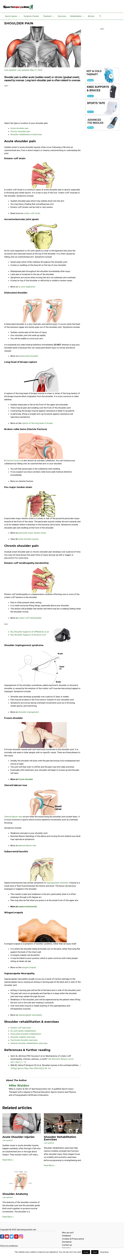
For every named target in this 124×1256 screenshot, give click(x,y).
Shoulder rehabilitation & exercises (26, 134)
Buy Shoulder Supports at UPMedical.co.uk (29, 631)
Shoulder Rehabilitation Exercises (60, 1138)
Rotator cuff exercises (20, 1027)
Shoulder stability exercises (22, 1037)
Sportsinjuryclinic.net (26, 1229)
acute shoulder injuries (28, 539)
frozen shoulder (25, 779)
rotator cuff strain (32, 213)
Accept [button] (86, 1252)
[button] (18, 16)
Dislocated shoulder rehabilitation (25, 1034)
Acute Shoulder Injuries (18, 1136)
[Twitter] (11, 1236)
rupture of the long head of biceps (37, 423)
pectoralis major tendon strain (32, 533)
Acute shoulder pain (19, 128)
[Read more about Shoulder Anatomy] (21, 1180)
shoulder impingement (28, 712)
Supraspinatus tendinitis (57, 882)
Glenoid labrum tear (13, 816)
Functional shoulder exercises (24, 1040)
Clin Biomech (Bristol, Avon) (60, 1059)
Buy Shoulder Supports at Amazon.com (28, 635)
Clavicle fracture (13, 460)
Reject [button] (95, 1252)
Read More (104, 1252)
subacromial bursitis (27, 906)
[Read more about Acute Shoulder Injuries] (21, 1123)
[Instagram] (21, 1236)
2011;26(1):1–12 (18, 1062)
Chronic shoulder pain (20, 131)
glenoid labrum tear (27, 845)
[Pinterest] (16, 1236)
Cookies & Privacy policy (73, 1239)
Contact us (67, 1245)
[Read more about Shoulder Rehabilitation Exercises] (63, 1123)
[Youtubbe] (7, 1236)
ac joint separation (26, 286)
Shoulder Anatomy (15, 1193)
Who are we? (68, 1232)
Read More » (8, 1160)
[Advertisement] (42, 104)
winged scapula (29, 967)
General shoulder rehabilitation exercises (28, 1043)
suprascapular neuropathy (30, 1015)
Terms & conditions (9, 1246)
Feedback (66, 1235)
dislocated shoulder (29, 356)
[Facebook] (2, 1236)
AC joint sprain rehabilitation (23, 1031)
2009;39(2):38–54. (42, 1068)
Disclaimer (67, 1242)
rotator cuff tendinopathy (30, 618)
